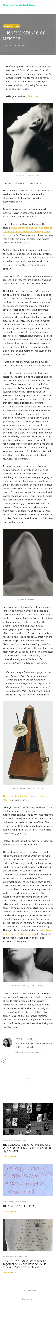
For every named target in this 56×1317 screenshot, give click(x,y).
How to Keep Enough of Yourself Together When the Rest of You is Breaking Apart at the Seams (24, 1264)
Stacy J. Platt (23, 1039)
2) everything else (11, 26)
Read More (8, 1156)
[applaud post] (3, 1061)
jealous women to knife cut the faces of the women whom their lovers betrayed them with (27, 231)
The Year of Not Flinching (19, 1205)
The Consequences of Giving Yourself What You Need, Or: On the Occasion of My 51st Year (27, 1147)
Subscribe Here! (28, 1299)
